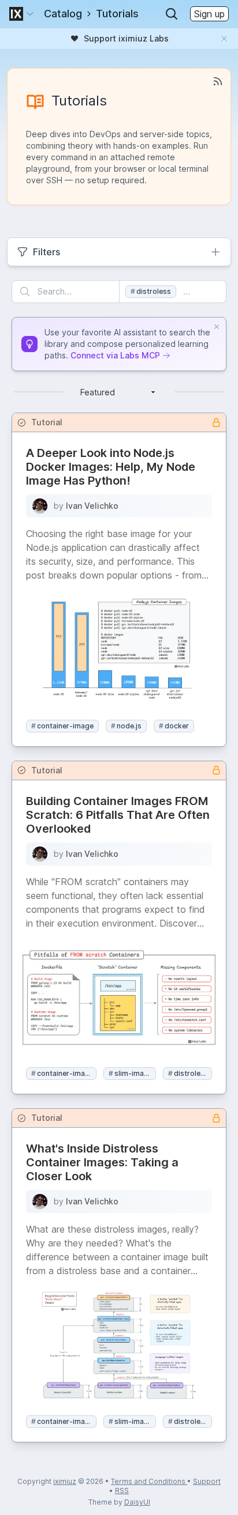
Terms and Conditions (149, 1481)
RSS (122, 1490)
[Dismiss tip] (216, 326)
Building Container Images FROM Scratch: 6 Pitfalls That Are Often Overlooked (118, 815)
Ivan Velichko (92, 506)
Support (207, 1481)
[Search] (171, 14)
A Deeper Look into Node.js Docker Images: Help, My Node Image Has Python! (110, 467)
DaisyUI (137, 1502)
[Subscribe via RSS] (218, 81)
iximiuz (64, 1481)
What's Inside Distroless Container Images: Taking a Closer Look (102, 1162)
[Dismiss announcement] (224, 39)
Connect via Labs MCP (115, 355)
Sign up (209, 14)
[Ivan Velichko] (40, 506)
